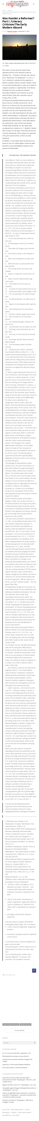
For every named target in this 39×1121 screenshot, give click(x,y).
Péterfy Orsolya (12, 31)
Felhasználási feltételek (24, 1112)
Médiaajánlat (6, 1112)
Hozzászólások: (19, 1030)
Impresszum (6, 1109)
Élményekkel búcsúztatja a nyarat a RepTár (15, 1056)
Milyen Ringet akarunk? (17, 1109)
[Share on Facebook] (34, 972)
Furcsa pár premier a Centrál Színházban (14, 1067)
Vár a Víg (33, 1085)
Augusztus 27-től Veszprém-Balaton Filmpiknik (16, 1064)
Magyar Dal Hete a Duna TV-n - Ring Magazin (15, 1085)
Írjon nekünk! (15, 1115)
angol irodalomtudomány (10, 1024)
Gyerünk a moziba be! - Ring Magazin (13, 1100)
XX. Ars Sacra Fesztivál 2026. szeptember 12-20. (16, 1053)
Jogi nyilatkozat (6, 1115)
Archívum (27, 1109)
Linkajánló (14, 1112)
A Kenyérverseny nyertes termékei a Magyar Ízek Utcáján (17, 1060)
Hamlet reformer (25, 1024)
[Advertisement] (19, 1000)
